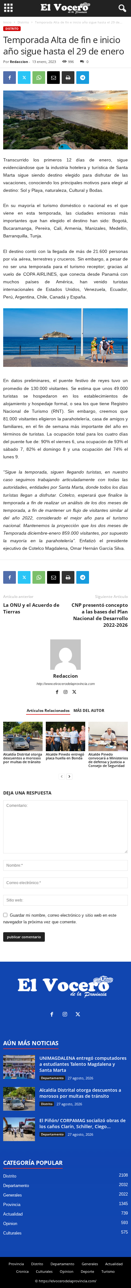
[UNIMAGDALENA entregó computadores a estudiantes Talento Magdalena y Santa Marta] (19, 1067)
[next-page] (69, 776)
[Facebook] (9, 77)
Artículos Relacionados (48, 710)
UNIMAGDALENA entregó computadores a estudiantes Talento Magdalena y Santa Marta (83, 1064)
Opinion (10, 1223)
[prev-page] (62, 776)
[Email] (53, 77)
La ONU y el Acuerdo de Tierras (31, 608)
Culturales (12, 1233)
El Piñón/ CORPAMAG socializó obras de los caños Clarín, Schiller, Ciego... (82, 1123)
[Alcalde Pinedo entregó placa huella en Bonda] (65, 736)
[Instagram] (66, 692)
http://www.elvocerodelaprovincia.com (66, 684)
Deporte (87, 1271)
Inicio (7, 22)
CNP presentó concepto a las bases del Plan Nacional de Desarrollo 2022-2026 (100, 615)
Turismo (108, 1271)
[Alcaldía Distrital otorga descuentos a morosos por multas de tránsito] (23, 736)
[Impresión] (68, 77)
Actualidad (13, 1214)
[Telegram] (82, 77)
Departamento (52, 1078)
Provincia (11, 1204)
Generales (12, 1195)
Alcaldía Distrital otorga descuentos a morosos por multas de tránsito (22, 758)
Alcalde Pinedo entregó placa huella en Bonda (65, 756)
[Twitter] (24, 77)
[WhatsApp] (38, 77)
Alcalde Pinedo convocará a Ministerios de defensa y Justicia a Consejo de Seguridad (108, 760)
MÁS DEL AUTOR (88, 710)
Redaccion (19, 61)
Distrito (23, 22)
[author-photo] (65, 654)
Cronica (22, 1271)
